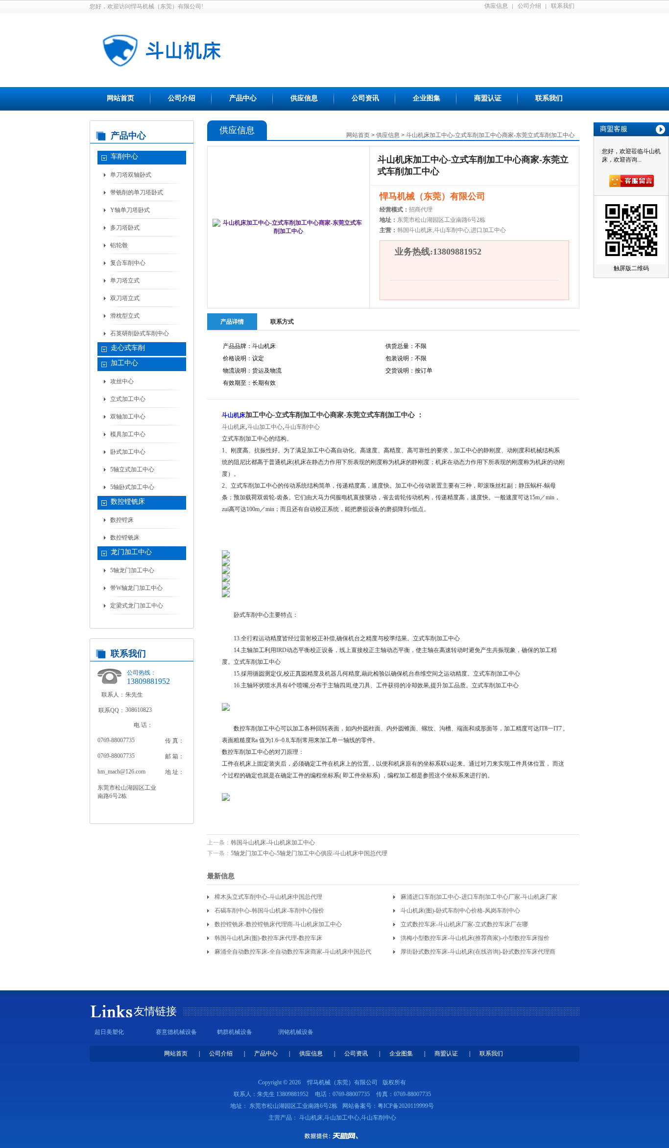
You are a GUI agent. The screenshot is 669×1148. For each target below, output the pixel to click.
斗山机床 (233, 415)
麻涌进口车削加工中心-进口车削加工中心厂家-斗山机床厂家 (479, 896)
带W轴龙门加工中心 (136, 588)
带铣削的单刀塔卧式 (136, 192)
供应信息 (496, 5)
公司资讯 (365, 98)
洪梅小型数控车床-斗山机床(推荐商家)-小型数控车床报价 (475, 938)
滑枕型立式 (125, 315)
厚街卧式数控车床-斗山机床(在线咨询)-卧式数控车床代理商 (478, 951)
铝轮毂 (119, 245)
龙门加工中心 (131, 552)
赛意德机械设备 (176, 1032)
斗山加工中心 (265, 426)
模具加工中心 (127, 434)
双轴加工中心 (127, 416)
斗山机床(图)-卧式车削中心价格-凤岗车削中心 (460, 910)
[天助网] (334, 1136)
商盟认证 (488, 98)
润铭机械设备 (295, 1032)
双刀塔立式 (125, 298)
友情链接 (155, 1011)
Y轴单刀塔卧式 (130, 210)
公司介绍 (529, 5)
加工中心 (124, 363)
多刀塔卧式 (125, 227)
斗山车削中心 (302, 426)
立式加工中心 (127, 399)
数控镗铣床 (128, 501)
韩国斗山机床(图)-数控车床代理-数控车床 (268, 938)
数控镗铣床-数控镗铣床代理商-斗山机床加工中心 (278, 924)
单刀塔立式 (125, 280)
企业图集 (426, 98)
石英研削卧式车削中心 (139, 333)
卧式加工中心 (127, 451)
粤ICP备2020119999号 (406, 1105)
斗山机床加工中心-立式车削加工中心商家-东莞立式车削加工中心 (490, 135)
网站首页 (120, 98)
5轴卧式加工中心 (132, 487)
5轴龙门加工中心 (132, 570)
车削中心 (124, 156)
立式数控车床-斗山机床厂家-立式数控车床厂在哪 (464, 924)
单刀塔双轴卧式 (130, 174)
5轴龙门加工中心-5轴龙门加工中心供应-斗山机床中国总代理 (309, 853)
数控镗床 (122, 519)
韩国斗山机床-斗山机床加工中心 (273, 842)
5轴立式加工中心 (132, 469)
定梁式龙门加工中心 (136, 605)
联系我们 (562, 5)
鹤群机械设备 (234, 1032)
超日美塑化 (109, 1032)
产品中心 (243, 98)
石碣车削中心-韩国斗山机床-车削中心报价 (269, 910)
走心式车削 (128, 347)
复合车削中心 (127, 262)
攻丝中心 (122, 381)
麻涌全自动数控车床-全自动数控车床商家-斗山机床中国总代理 (293, 953)
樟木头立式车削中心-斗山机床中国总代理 (268, 896)
